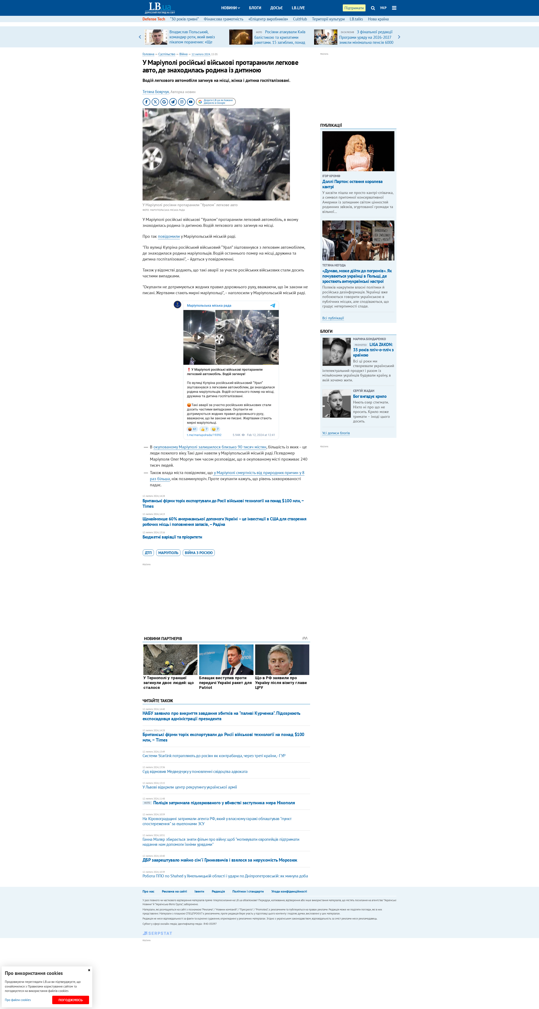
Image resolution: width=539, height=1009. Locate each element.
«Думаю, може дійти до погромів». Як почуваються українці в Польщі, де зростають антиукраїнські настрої (357, 276)
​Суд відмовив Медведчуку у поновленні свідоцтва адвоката (195, 771)
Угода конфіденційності (289, 891)
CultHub (300, 18)
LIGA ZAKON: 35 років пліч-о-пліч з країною (373, 350)
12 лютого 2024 (201, 54)
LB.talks (356, 18)
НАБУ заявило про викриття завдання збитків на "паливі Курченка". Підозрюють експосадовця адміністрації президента (221, 715)
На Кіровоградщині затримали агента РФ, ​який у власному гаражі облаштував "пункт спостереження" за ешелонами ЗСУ (217, 821)
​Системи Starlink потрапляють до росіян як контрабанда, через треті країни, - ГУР (214, 755)
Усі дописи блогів (336, 433)
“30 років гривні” (184, 18)
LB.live (298, 7)
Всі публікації (333, 318)
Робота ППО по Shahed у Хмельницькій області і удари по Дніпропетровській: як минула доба (225, 876)
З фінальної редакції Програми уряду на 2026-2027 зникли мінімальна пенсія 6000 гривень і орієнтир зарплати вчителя (366, 42)
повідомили (169, 236)
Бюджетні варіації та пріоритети (172, 537)
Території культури (328, 18)
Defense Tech (154, 18)
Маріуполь (168, 552)
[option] (185, 36)
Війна (183, 54)
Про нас (148, 891)
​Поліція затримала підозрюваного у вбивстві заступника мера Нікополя (219, 803)
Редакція (218, 891)
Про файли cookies (18, 1000)
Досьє (276, 7)
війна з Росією (199, 552)
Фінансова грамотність (223, 18)
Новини (229, 7)
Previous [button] (140, 36)
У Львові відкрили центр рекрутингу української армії (190, 787)
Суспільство (166, 54)
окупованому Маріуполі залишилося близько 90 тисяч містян (209, 447)
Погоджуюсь (71, 1000)
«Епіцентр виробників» (268, 18)
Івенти (199, 891)
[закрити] (89, 970)
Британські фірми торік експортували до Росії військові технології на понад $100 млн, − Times (223, 503)
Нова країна (378, 18)
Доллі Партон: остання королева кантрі (352, 184)
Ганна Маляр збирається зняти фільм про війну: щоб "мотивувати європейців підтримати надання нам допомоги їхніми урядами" (221, 842)
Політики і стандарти (248, 891)
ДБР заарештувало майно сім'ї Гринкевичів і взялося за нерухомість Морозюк (220, 860)
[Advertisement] (226, 596)
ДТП (148, 552)
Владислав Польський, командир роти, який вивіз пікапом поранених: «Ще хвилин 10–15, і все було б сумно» (192, 42)
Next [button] (399, 36)
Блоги (255, 7)
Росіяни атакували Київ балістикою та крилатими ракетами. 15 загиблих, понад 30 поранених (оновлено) (279, 39)
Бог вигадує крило (370, 396)
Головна (148, 54)
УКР (383, 7)
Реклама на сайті (174, 891)
